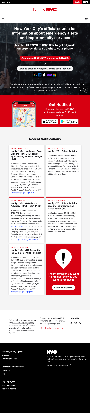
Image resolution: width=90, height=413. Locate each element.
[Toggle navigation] (3, 19)
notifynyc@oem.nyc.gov (50, 323)
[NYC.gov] (85, 2)
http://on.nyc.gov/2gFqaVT (22, 292)
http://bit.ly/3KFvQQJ (19, 226)
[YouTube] (75, 322)
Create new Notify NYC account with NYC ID (45, 58)
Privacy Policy (52, 365)
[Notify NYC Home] (45, 10)
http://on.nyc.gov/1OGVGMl (27, 239)
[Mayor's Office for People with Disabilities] (70, 365)
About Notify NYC (63, 287)
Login (77, 2)
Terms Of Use (63, 365)
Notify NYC (6, 2)
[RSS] (80, 322)
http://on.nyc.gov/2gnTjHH (23, 193)
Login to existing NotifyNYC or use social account (45, 68)
